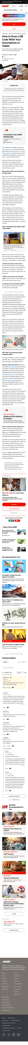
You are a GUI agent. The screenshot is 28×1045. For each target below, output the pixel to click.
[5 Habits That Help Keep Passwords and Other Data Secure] (21, 541)
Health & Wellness (9, 414)
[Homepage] (5, 6)
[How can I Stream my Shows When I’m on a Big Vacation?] (21, 533)
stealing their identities (8, 374)
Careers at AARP (17, 986)
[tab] (7, 673)
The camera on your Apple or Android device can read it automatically (12, 49)
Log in (18, 662)
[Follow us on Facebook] (4, 1034)
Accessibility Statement (15, 1020)
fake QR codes (13, 366)
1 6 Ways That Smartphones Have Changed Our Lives (7, 549)
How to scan (11, 90)
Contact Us (16, 973)
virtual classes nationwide (12, 467)
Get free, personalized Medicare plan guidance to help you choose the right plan (14, 421)
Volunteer (4, 978)
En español (5, 60)
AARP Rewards (5, 983)
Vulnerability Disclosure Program (8, 1028)
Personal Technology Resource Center (13, 33)
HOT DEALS (8, 922)
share (23, 687)
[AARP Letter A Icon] (6, 411)
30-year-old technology (10, 88)
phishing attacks (11, 380)
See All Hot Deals (14, 930)
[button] (11, 521)
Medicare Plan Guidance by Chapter (13, 417)
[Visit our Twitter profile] (9, 1034)
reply (4, 687)
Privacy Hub (14, 512)
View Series (21, 10)
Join (14, 24)
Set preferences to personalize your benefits (12, 139)
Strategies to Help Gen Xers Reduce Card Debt (11, 576)
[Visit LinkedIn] (18, 1034)
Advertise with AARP (18, 983)
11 (9, 734)
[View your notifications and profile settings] (25, 672)
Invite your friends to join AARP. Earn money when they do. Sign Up (12, 2)
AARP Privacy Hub (11, 1017)
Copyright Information (6, 1025)
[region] (14, 730)
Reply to (9, 754)
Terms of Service (5, 1020)
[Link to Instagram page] (14, 1034)
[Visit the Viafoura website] (16, 799)
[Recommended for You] (14, 566)
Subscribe (14, 504)
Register (14, 6)
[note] (14, 81)
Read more (23, 704)
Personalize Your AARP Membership (13, 136)
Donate (3, 975)
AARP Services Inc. (17, 994)
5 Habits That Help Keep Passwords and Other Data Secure (9, 541)
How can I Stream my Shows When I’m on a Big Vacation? (8, 532)
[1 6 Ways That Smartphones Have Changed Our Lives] (21, 549)
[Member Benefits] (5, 807)
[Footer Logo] (14, 962)
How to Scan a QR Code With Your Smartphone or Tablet (12, 41)
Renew (14, 28)
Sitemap (3, 1017)
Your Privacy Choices (6, 1030)
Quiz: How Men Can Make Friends (13, 644)
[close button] (26, 13)
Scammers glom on (19, 90)
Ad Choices (19, 1028)
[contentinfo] (13, 349)
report (22, 707)
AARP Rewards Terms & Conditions (9, 1023)
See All (14, 913)
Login (19, 6)
